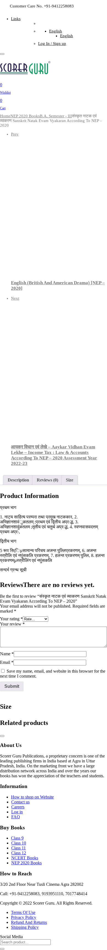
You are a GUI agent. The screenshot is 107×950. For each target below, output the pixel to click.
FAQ (15, 816)
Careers (17, 807)
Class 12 (18, 853)
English (55, 31)
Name (7, 653)
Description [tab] (18, 480)
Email (6, 662)
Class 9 (17, 838)
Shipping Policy (25, 927)
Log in (17, 812)
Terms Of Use (23, 912)
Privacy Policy (23, 917)
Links (16, 19)
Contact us (20, 802)
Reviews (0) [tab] (47, 480)
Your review (12, 624)
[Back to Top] (2, 736)
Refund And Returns (29, 922)
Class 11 (18, 848)
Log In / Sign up (52, 43)
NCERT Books (24, 858)
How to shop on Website (32, 797)
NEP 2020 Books (25, 116)
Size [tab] (69, 480)
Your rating (11, 618)
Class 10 (18, 843)
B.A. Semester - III (56, 116)
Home (5, 116)
